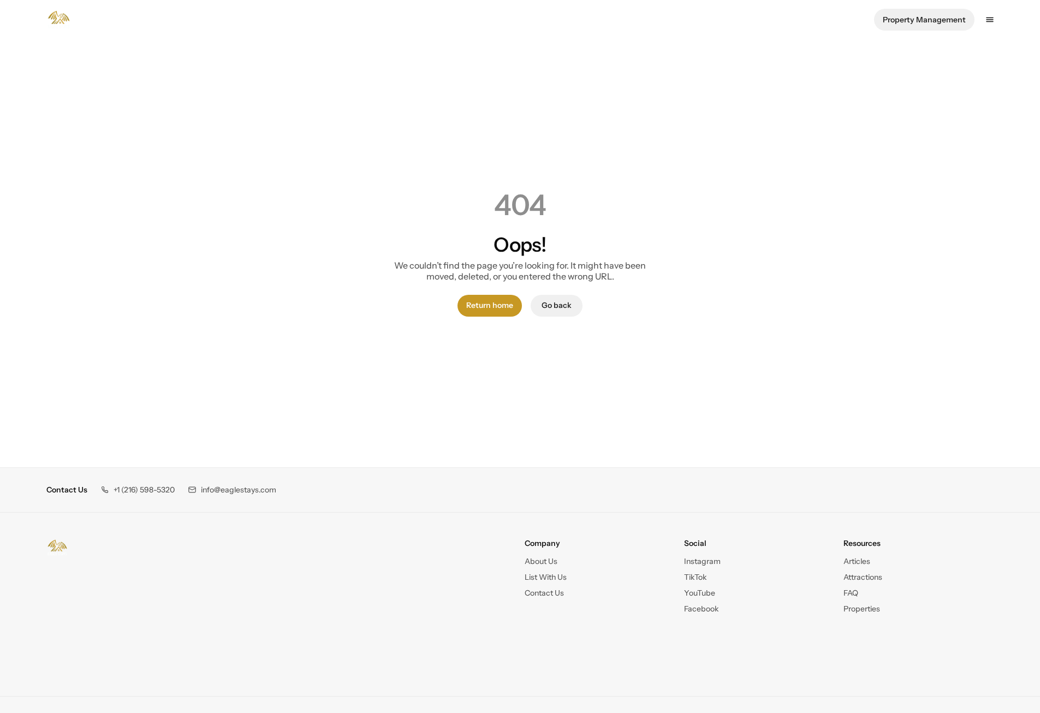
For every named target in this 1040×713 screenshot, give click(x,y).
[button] (137, 490)
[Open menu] (990, 20)
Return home (489, 305)
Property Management (924, 20)
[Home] (57, 547)
